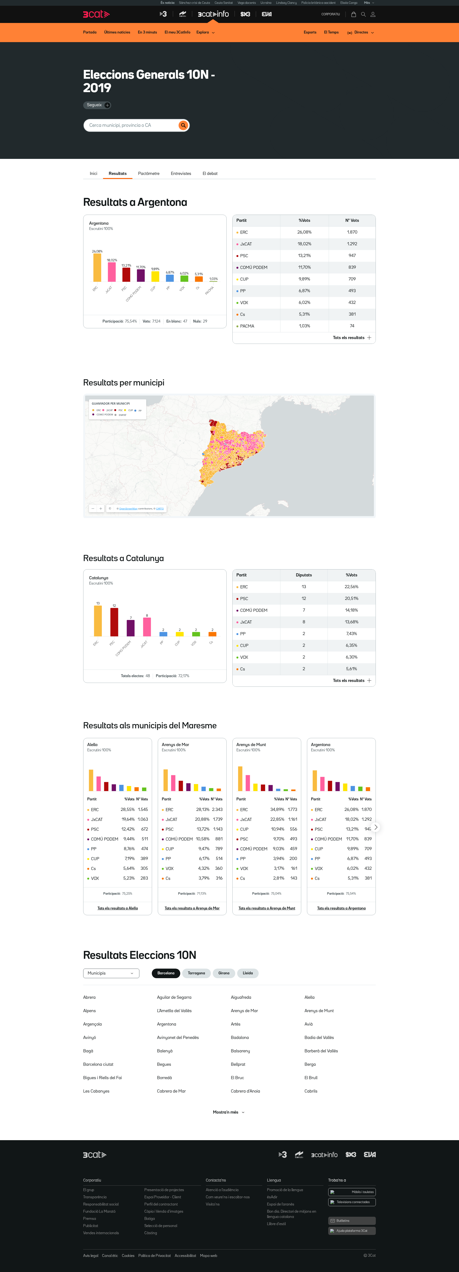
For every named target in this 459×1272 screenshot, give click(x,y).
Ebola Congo (348, 2)
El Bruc (237, 1078)
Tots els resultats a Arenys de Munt (267, 908)
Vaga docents (247, 2)
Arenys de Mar (244, 1011)
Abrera (89, 997)
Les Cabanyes (96, 1091)
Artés (235, 1024)
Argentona (166, 1024)
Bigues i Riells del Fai (102, 1078)
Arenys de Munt (319, 1011)
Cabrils (311, 1091)
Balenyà (165, 1051)
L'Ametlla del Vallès (174, 1011)
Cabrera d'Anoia (245, 1091)
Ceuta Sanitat (224, 2)
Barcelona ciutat (98, 1064)
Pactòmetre (148, 174)
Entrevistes (181, 174)
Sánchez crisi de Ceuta (194, 2)
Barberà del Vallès (321, 1051)
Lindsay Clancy (286, 2)
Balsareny (240, 1051)
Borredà (164, 1078)
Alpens (89, 1011)
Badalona (240, 1038)
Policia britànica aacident (318, 2)
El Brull (311, 1078)
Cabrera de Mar (171, 1091)
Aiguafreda (241, 997)
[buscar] (183, 125)
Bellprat (238, 1064)
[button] (304, 338)
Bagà (88, 1051)
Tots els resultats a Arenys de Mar (192, 908)
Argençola (92, 1024)
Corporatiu (331, 14)
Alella (310, 997)
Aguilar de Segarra (174, 997)
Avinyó (89, 1038)
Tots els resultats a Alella (118, 908)
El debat (210, 174)
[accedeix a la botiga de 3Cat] (354, 14)
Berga (310, 1064)
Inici (93, 174)
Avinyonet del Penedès (178, 1038)
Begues (164, 1064)
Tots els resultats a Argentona (341, 908)
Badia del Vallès (319, 1038)
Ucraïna (266, 2)
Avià (309, 1024)
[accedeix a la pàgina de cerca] (363, 14)
